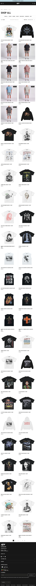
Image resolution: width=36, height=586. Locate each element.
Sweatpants (22, 16)
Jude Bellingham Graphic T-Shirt (6, 164)
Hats (31, 16)
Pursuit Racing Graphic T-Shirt (24, 453)
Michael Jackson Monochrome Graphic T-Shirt (8, 247)
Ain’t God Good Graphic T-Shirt (24, 350)
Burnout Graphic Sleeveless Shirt (7, 308)
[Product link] (9, 32)
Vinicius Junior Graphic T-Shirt (24, 184)
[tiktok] (3, 557)
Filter (3, 19)
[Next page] (25, 540)
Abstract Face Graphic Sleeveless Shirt (26, 267)
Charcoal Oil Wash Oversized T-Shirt (7, 123)
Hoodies (13, 16)
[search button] (3, 3)
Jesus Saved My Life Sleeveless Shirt (7, 267)
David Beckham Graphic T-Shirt (24, 164)
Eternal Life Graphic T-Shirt (23, 246)
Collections (5, 9)
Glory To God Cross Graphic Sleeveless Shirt (7, 330)
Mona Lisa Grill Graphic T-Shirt (6, 494)
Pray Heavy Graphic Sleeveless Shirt (25, 288)
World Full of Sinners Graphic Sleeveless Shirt (26, 330)
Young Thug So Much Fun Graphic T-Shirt (26, 494)
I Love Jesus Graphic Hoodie (23, 432)
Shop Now (21, 0)
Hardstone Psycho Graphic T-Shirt (25, 412)
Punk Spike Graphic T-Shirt (23, 473)
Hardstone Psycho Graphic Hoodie (24, 371)
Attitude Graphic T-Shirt (23, 391)
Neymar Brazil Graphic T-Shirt (6, 535)
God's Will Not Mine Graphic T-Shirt (7, 225)
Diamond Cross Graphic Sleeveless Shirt (26, 308)
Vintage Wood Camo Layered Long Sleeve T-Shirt (8, 61)
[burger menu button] (1, 3)
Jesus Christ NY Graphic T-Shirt (24, 225)
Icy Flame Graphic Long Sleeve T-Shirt (25, 40)
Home (2, 9)
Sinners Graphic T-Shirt (5, 350)
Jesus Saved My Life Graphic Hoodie (7, 432)
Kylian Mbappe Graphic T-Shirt (24, 143)
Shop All (6, 16)
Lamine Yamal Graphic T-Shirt (6, 184)
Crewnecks (27, 16)
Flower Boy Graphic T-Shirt (5, 514)
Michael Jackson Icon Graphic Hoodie (25, 123)
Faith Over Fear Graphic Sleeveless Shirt (8, 288)
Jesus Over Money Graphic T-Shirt (6, 205)
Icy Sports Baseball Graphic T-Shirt (7, 412)
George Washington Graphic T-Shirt (25, 205)
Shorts (17, 16)
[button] (34, 3)
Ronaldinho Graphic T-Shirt (23, 514)
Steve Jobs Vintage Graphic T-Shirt (7, 40)
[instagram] (1, 557)
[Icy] (18, 3)
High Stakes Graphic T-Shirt (5, 391)
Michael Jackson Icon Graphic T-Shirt (7, 143)
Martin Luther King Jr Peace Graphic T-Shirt (25, 536)
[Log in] (32, 3)
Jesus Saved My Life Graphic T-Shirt (7, 371)
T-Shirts (10, 16)
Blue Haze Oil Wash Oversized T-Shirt (7, 102)
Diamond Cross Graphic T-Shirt (6, 473)
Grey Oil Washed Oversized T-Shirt (24, 102)
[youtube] (5, 557)
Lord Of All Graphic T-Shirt (5, 453)
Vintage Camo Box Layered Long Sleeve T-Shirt (25, 61)
